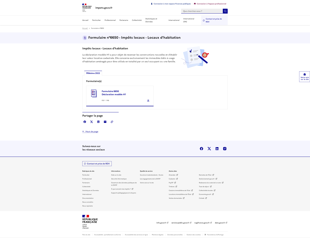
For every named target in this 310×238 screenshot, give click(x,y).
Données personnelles (175, 235)
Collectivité (137, 20)
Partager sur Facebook (84, 121)
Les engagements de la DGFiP (150, 179)
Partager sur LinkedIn (98, 121)
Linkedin (217, 149)
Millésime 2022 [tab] (93, 73)
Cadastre (172, 179)
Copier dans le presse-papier (111, 121)
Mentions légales (157, 235)
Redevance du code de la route (210, 183)
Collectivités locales (206, 190)
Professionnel (110, 20)
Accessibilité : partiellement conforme (107, 235)
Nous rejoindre (87, 206)
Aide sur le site (116, 175)
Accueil (85, 20)
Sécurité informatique (119, 179)
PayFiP (171, 183)
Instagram (225, 149)
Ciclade (202, 198)
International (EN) (188, 20)
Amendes (172, 175)
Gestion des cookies (194, 235)
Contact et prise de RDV (214, 20)
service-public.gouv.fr (180, 223)
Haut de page (91, 131)
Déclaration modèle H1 (114, 93)
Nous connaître (87, 202)
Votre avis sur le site (147, 183)
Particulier (96, 20)
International (174, 20)
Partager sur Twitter (91, 121)
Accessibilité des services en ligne (136, 235)
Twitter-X (209, 149)
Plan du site (86, 235)
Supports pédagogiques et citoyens (123, 193)
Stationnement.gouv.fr (207, 179)
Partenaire (124, 20)
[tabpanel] (155, 93)
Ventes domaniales (175, 198)
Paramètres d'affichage (215, 235)
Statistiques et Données (151, 20)
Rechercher (225, 11)
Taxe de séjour (204, 187)
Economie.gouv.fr (205, 194)
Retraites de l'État (205, 175)
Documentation (87, 198)
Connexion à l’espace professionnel (211, 4)
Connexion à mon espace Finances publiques (172, 4)
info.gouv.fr (161, 223)
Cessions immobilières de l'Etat (180, 190)
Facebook (201, 149)
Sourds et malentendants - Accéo (151, 175)
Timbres (172, 187)
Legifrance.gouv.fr (202, 223)
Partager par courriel (105, 121)
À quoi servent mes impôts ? (121, 189)
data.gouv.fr (220, 223)
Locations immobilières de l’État (180, 194)
